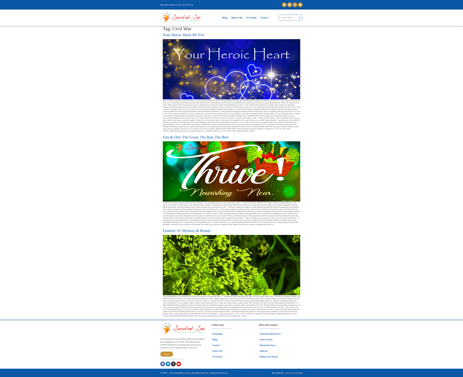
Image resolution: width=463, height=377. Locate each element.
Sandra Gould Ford (184, 4)
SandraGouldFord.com (270, 334)
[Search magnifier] (299, 17)
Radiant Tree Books (269, 357)
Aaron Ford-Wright (294, 372)
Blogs (225, 17)
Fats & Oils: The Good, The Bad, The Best (195, 137)
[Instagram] (295, 4)
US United (251, 17)
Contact (264, 17)
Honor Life (236, 17)
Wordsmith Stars (268, 345)
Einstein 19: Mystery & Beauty (187, 230)
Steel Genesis (266, 340)
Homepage (217, 334)
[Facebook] (284, 4)
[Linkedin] (289, 4)
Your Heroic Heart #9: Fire (183, 35)
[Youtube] (300, 4)
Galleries (264, 351)
